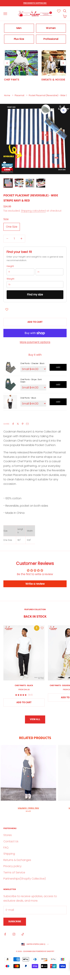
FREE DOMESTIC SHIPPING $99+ (35, 3)
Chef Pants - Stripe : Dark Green (31, 380)
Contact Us (10, 841)
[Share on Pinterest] (22, 423)
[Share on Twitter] (17, 423)
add (58, 367)
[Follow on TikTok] (22, 934)
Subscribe (14, 921)
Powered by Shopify (45, 951)
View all (35, 719)
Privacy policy (12, 866)
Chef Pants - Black (28, 398)
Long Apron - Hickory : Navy (28, 808)
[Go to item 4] (41, 183)
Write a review (35, 584)
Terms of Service (14, 872)
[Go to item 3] (30, 183)
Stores (7, 835)
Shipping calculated (33, 210)
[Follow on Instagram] (14, 934)
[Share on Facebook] (13, 423)
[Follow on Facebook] (5, 934)
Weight (10, 278)
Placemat (19, 95)
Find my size (35, 294)
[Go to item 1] (8, 183)
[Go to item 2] (19, 183)
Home (7, 95)
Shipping (9, 854)
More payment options (35, 342)
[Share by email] (27, 423)
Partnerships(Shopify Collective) (24, 879)
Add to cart (35, 322)
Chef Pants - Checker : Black (32, 363)
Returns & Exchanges (17, 860)
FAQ (5, 847)
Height (10, 266)
